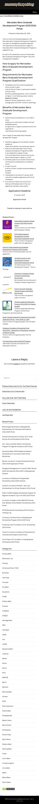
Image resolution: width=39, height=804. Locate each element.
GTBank (5, 616)
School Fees (6, 735)
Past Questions (7, 706)
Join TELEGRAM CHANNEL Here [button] (11, 16)
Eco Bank (5, 587)
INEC (4, 625)
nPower (5, 696)
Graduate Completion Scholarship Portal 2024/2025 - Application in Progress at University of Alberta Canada (19, 330)
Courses (5, 582)
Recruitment (6, 725)
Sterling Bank (7, 749)
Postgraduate (7, 715)
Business (5, 573)
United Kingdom (8, 763)
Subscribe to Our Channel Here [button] (13, 391)
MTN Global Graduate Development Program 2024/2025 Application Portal (24, 236)
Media (4, 658)
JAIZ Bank (5, 630)
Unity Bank (6, 768)
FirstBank (5, 611)
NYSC (4, 701)
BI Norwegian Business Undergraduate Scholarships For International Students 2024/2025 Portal (16, 429)
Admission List (7, 558)
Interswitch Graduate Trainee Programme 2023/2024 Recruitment (24, 276)
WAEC (4, 773)
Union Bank (6, 758)
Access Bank (6, 554)
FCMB (4, 596)
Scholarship (6, 730)
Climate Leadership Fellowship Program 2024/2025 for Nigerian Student (25, 304)
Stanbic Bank (6, 744)
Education (6, 592)
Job (3, 639)
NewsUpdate (7, 692)
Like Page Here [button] (7, 415)
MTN (4, 673)
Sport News (6, 739)
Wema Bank (6, 777)
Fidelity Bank (6, 601)
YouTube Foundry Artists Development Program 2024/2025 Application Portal (24, 260)
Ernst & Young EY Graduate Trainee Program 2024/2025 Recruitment (23, 291)
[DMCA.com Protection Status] (8, 790)
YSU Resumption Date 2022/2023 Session (16, 341)
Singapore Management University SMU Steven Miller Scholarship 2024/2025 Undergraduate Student (19, 471)
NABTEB (5, 677)
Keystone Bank (7, 649)
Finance (5, 606)
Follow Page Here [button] (8, 403)
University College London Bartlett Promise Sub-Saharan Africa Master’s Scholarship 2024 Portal (18, 503)
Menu (35, 12)
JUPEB (4, 644)
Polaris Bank (6, 711)
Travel (4, 753)
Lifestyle (5, 654)
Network (5, 687)
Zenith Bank (6, 782)
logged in (16, 364)
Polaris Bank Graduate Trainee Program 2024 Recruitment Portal (24, 223)
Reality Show (7, 720)
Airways (5, 563)
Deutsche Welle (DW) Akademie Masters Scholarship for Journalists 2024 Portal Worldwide (16, 454)
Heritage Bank (7, 620)
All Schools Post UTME (10, 568)
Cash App (5, 577)
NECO (4, 682)
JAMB (4, 635)
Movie (4, 663)
